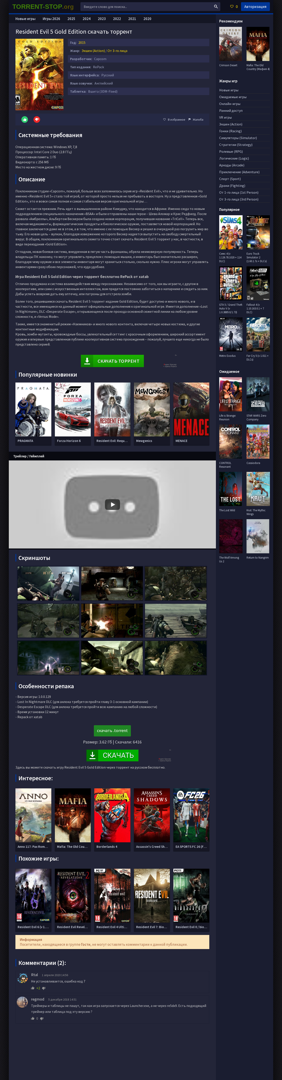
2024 (87, 18)
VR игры (225, 117)
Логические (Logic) (234, 158)
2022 (117, 18)
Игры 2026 (51, 18)
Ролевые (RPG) (231, 151)
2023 (102, 18)
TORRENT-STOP (43, 6)
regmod (37, 999)
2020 (147, 18)
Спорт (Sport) (230, 179)
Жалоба (198, 119)
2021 (132, 18)
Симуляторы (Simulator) (238, 138)
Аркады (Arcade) (231, 165)
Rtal (34, 974)
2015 (81, 42)
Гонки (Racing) (230, 131)
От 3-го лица (117, 50)
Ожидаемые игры (233, 97)
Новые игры (25, 18)
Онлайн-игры (229, 103)
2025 (71, 18)
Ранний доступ (231, 110)
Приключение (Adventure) (239, 172)
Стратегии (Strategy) (235, 144)
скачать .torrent (112, 730)
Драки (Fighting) (232, 185)
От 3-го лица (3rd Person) (238, 199)
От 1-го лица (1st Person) (238, 192)
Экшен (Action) (93, 50)
